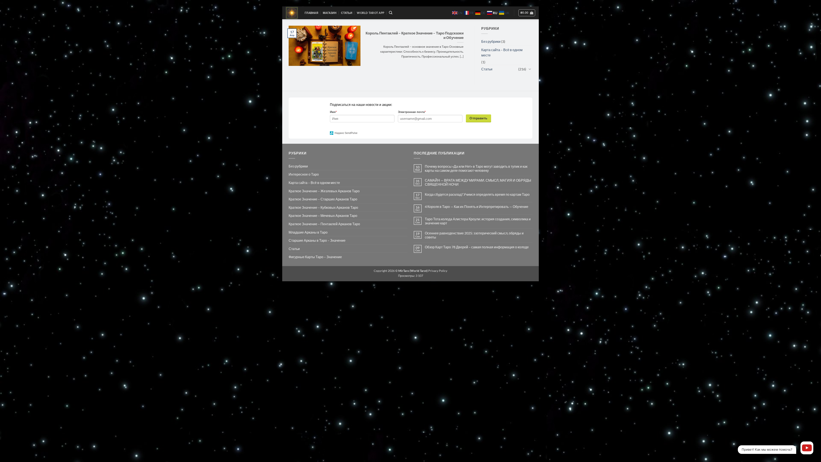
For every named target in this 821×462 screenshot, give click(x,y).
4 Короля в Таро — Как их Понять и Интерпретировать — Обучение (476, 206)
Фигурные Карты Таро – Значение (315, 257)
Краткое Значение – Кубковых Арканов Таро (323, 207)
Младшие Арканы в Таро (308, 232)
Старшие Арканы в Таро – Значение (317, 240)
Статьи (346, 13)
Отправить (478, 118)
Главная (311, 13)
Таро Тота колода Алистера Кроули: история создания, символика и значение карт (478, 221)
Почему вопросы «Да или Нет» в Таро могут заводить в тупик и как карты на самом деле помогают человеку (476, 168)
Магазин (329, 13)
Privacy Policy (437, 270)
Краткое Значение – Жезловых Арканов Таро (324, 191)
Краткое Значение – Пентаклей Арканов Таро (324, 224)
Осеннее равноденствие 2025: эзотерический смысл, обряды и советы (474, 235)
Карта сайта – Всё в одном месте (502, 52)
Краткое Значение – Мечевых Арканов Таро (323, 215)
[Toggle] (529, 68)
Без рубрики (491, 41)
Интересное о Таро (304, 174)
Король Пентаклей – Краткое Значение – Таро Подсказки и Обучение (415, 35)
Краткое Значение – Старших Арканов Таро (323, 199)
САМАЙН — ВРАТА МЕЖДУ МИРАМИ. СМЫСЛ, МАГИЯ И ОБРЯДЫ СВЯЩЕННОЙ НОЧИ (478, 182)
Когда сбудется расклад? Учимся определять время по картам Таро (477, 194)
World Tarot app (370, 13)
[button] (390, 13)
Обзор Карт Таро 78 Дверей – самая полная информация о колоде (477, 247)
